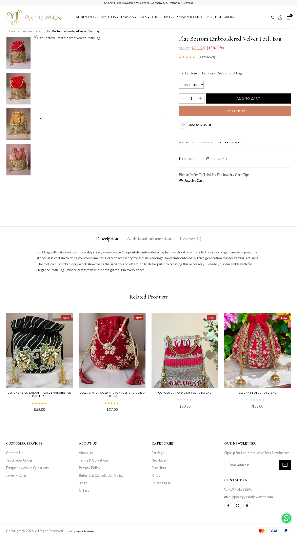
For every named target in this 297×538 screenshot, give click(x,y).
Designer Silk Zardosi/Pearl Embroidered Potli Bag (39, 394)
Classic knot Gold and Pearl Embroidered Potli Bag (112, 394)
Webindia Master (85, 531)
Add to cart (248, 98)
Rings (156, 475)
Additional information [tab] (149, 239)
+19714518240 (240, 489)
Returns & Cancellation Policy (101, 475)
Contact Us (14, 453)
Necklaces (159, 460)
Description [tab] (107, 239)
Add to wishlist (200, 125)
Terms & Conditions (94, 460)
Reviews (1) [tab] (190, 239)
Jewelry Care (193, 180)
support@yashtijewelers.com (251, 497)
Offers (84, 490)
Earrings (158, 453)
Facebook (190, 158)
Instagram (219, 158)
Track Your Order (19, 460)
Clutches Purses (31, 31)
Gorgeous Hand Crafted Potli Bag (185, 392)
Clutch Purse (161, 483)
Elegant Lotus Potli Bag (258, 392)
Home (11, 31)
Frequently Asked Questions (27, 468)
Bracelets (159, 468)
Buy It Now (234, 110)
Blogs (83, 483)
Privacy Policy (89, 468)
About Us (86, 453)
